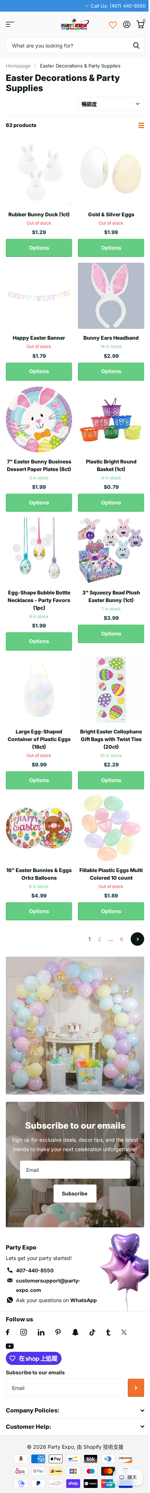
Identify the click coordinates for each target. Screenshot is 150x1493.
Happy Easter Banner (39, 338)
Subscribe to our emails (35, 1372)
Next (137, 939)
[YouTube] (9, 1346)
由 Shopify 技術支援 (100, 1447)
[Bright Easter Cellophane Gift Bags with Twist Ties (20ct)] (111, 689)
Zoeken (136, 45)
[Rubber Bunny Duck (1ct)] (39, 172)
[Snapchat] (75, 1332)
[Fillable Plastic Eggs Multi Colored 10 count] (111, 828)
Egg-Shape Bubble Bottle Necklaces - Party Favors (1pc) (39, 600)
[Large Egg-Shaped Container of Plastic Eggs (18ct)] (39, 689)
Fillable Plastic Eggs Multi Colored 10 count (111, 874)
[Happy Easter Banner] (39, 296)
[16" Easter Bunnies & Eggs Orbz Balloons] (39, 828)
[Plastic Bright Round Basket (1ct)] (111, 419)
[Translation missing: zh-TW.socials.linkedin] (41, 1332)
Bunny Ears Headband (111, 338)
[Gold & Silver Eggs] (111, 172)
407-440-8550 (35, 1270)
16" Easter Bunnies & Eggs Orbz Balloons (39, 874)
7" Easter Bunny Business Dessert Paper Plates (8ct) (39, 465)
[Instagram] (23, 1332)
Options (39, 248)
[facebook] (7, 1332)
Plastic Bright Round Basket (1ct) (111, 465)
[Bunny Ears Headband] (111, 296)
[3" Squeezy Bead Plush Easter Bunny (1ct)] (111, 551)
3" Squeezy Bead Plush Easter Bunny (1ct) (111, 596)
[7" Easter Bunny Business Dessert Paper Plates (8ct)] (39, 419)
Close (75, 1410)
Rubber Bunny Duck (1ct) (39, 214)
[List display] (141, 125)
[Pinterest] (58, 1332)
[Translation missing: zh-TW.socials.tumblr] (108, 1332)
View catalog (10, 24)
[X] (124, 1332)
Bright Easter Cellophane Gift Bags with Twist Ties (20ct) (111, 739)
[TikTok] (92, 1332)
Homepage (18, 66)
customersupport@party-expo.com (48, 1285)
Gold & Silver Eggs (111, 214)
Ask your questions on (56, 1300)
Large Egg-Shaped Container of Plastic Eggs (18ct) (39, 739)
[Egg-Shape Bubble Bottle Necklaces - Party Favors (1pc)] (39, 551)
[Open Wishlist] (113, 24)
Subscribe (75, 1193)
